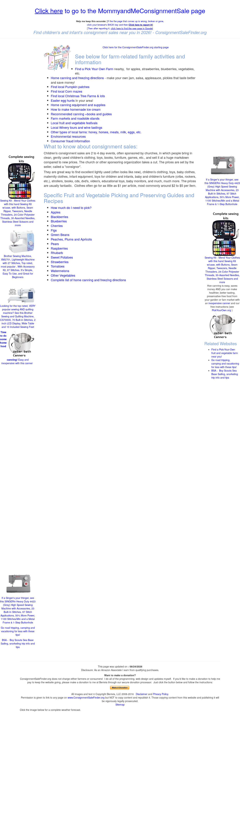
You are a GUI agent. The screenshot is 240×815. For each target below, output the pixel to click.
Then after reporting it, (120, 28)
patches (83, 86)
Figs (54, 230)
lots (102, 95)
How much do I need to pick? (71, 207)
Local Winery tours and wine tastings (76, 127)
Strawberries (60, 261)
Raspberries (59, 248)
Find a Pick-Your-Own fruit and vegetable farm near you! (224, 353)
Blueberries (59, 221)
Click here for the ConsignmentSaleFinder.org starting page (136, 47)
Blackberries (59, 216)
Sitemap (120, 704)
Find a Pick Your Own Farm (94, 68)
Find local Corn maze (66, 91)
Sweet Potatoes (62, 257)
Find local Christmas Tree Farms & (75, 95)
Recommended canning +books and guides (81, 114)
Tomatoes (57, 266)
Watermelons (60, 270)
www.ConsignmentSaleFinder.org (86, 697)
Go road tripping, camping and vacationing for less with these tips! (18, 631)
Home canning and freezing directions (77, 77)
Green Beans (60, 234)
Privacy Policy (160, 694)
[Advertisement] (18, 94)
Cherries (57, 225)
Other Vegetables (63, 275)
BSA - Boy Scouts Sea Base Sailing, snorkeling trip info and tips (18, 643)
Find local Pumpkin (64, 86)
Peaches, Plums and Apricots (71, 239)
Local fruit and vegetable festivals (74, 123)
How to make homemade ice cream (75, 109)
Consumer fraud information (70, 141)
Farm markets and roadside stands (75, 118)
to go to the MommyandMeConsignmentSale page (120, 10)
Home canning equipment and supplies (78, 104)
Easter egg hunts (63, 100)
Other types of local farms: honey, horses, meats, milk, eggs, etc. (96, 132)
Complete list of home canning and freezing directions (88, 280)
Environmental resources (68, 136)
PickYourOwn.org (221, 310)
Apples (55, 212)
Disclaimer (141, 694)
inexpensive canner (220, 303)
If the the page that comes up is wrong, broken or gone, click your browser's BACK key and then (125, 22)
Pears (55, 243)
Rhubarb (57, 252)
